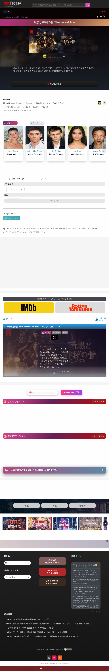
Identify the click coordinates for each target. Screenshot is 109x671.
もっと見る (98, 401)
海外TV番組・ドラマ (37, 232)
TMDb (51, 663)
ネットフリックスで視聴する (54, 84)
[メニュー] (103, 3)
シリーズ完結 (41, 228)
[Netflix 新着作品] (14, 523)
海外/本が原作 (60, 228)
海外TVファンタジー (12, 218)
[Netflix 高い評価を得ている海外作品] (90, 523)
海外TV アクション (73, 228)
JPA (7, 228)
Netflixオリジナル (16, 228)
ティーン (50, 228)
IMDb (55, 663)
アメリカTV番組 (30, 228)
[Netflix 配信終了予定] (40, 523)
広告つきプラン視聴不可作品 (52, 582)
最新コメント (77, 555)
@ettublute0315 (46, 346)
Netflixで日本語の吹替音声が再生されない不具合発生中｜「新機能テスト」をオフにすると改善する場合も (48, 623)
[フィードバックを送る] (97, 17)
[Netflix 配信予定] (65, 523)
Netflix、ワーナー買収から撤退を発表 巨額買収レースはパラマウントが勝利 (36, 632)
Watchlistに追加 (71, 392)
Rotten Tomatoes (63, 663)
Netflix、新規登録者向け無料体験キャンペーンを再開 (27, 619)
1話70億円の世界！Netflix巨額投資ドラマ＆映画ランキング (30, 627)
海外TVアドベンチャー (89, 228)
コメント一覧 (95, 612)
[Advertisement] (54, 262)
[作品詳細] (16, 179)
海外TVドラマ (8, 232)
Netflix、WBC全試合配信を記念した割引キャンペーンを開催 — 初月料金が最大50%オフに (42, 636)
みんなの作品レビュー (51, 561)
